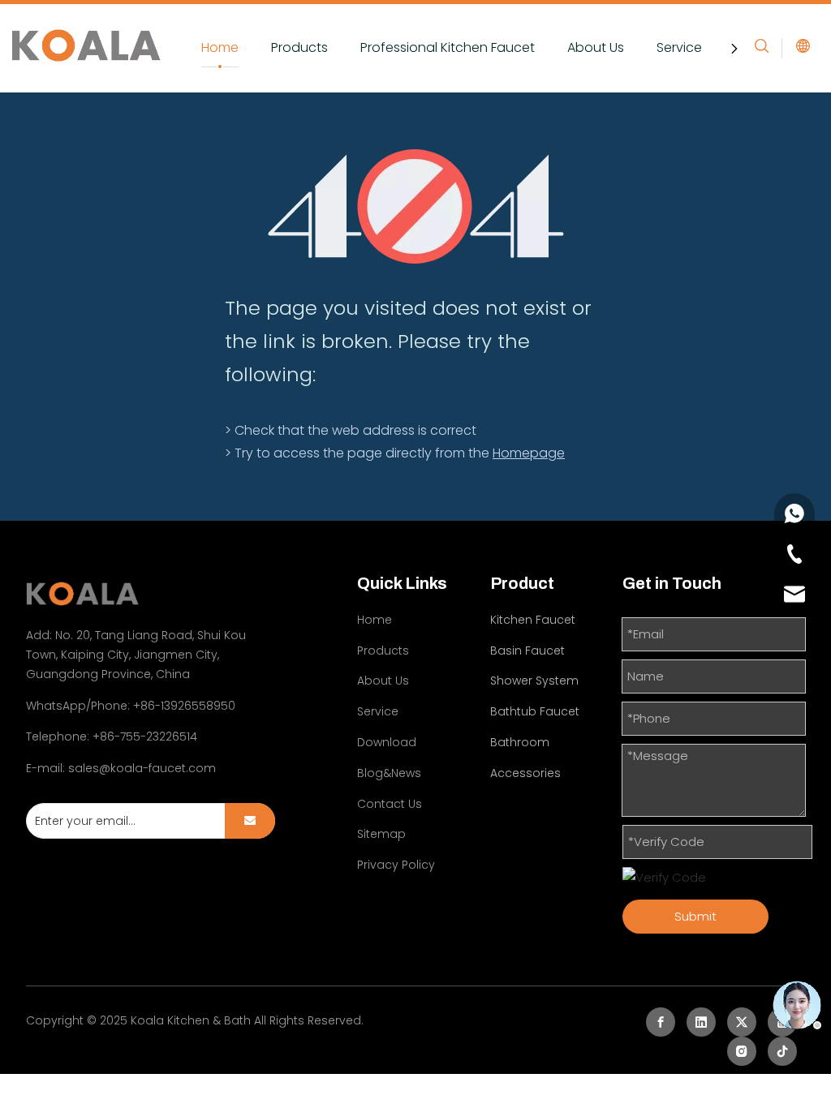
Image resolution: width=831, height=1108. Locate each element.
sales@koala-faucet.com (142, 768)
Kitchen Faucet (532, 620)
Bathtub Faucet (534, 711)
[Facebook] (660, 1022)
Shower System (534, 680)
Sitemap (381, 834)
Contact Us (389, 804)
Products (299, 47)
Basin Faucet (527, 650)
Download (386, 742)
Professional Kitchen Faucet (447, 47)
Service (679, 47)
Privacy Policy (396, 865)
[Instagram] (741, 1051)
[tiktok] (782, 1051)
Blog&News (389, 773)
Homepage (529, 453)
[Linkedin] (701, 1022)
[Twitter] (741, 1022)
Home (220, 47)
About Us (595, 47)
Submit (695, 916)
